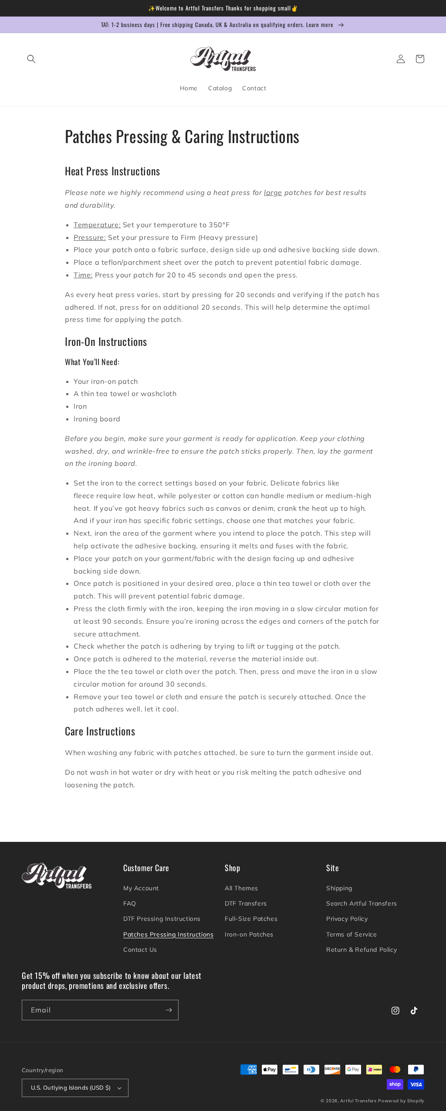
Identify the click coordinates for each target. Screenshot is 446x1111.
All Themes (241, 888)
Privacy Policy (347, 919)
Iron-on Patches (249, 934)
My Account (141, 888)
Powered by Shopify (401, 1101)
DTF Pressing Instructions (162, 919)
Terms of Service (351, 934)
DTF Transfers (246, 903)
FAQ (129, 903)
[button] (31, 58)
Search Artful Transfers (361, 903)
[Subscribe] (168, 1010)
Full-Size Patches (251, 919)
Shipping (339, 888)
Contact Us (140, 950)
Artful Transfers (358, 1101)
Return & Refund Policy (361, 950)
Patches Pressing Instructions (168, 934)
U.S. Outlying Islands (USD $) (71, 1087)
